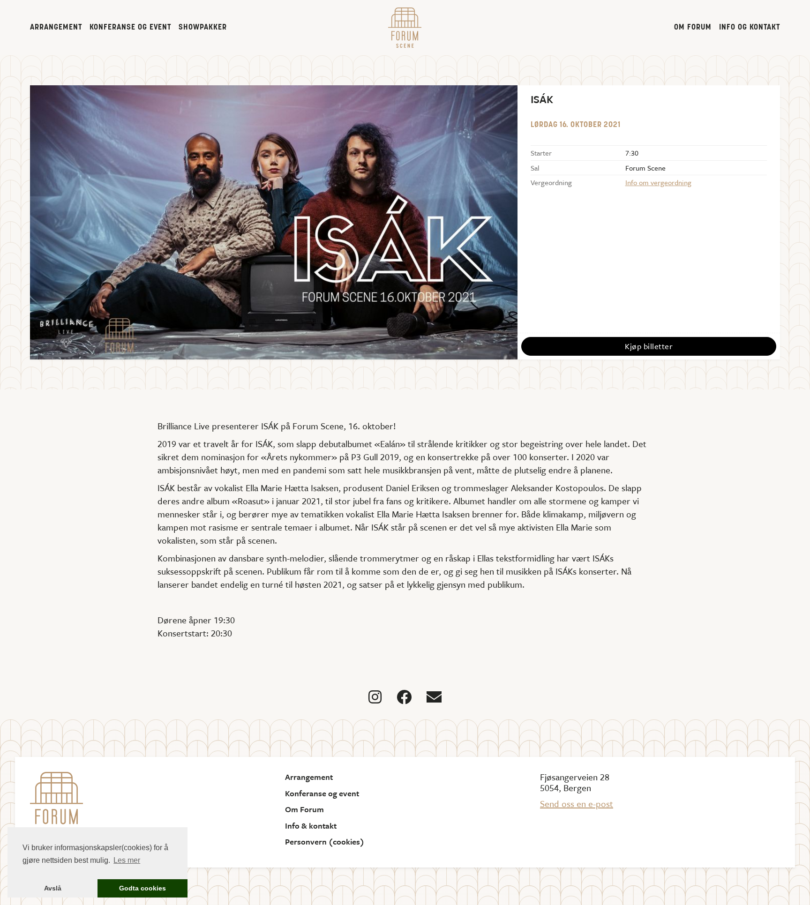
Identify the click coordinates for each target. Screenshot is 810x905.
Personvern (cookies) (324, 842)
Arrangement (56, 27)
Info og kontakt (749, 27)
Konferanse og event (130, 27)
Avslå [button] (52, 888)
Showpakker (203, 27)
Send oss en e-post (576, 803)
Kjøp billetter (649, 346)
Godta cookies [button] (142, 888)
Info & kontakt (311, 826)
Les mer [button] (126, 860)
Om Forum (693, 27)
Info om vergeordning (658, 182)
